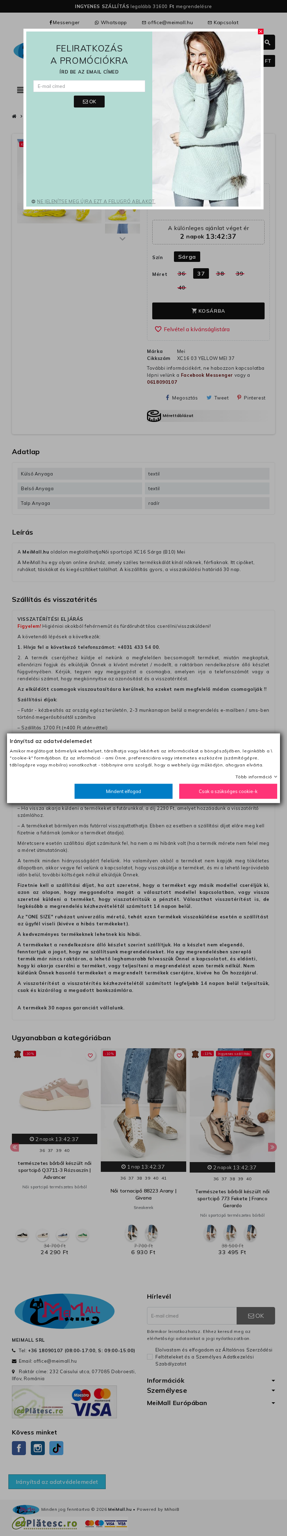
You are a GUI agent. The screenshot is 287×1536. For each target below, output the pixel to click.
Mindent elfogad (123, 791)
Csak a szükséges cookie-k (228, 791)
